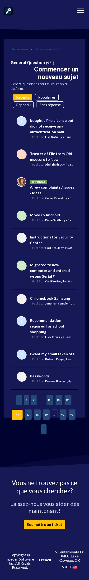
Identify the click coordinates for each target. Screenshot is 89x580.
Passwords (40, 376)
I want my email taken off (52, 354)
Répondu (23, 104)
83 (50, 400)
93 (72, 414)
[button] (80, 9)
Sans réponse (50, 104)
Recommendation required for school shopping (47, 326)
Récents (22, 97)
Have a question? (47, 49)
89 (46, 414)
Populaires (47, 97)
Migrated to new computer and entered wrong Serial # (50, 270)
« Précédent (19, 400)
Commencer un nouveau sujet (56, 73)
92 (63, 414)
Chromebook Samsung (50, 298)
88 (37, 414)
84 (59, 400)
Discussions (19, 49)
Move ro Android (45, 215)
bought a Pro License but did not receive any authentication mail (52, 126)
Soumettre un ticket (44, 524)
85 (68, 400)
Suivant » (44, 429)
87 (28, 414)
